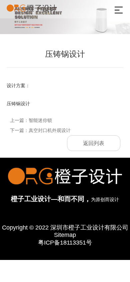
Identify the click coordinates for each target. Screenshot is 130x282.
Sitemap (65, 235)
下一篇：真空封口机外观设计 (40, 130)
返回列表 (93, 143)
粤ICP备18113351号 (65, 242)
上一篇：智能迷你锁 (31, 120)
